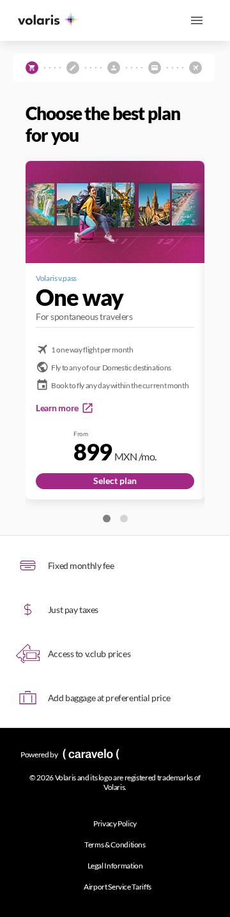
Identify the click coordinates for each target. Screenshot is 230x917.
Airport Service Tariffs (117, 886)
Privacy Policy (115, 823)
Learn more (57, 407)
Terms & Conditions (115, 844)
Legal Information (115, 865)
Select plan (115, 480)
